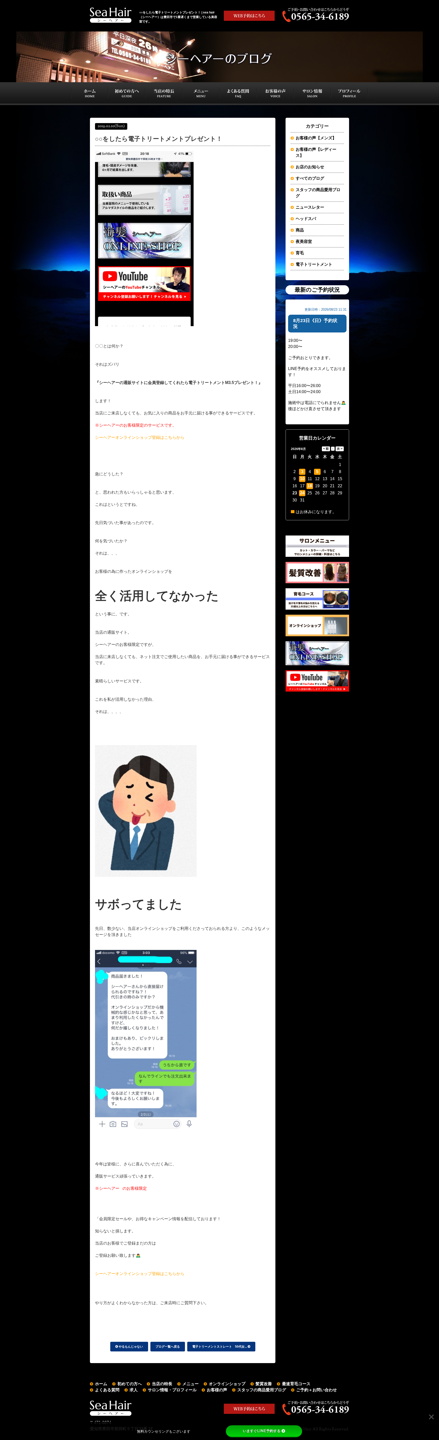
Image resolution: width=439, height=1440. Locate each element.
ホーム (101, 1384)
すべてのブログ (310, 178)
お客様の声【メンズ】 (316, 138)
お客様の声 (217, 1390)
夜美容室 (304, 241)
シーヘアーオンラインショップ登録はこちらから (139, 437)
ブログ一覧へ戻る (167, 1346)
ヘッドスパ (306, 218)
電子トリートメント (314, 264)
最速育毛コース (296, 1384)
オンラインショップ (227, 1384)
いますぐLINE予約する (261, 1431)
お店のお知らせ (310, 167)
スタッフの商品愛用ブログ (318, 193)
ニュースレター (310, 207)
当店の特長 (162, 1384)
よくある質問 (107, 1390)
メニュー (190, 1384)
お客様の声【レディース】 (316, 152)
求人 (134, 1390)
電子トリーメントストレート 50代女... (220, 1346)
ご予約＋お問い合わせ (316, 1390)
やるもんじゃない (130, 1346)
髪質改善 (264, 1384)
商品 (300, 230)
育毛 (300, 253)
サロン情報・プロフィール (172, 1390)
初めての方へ (129, 1384)
